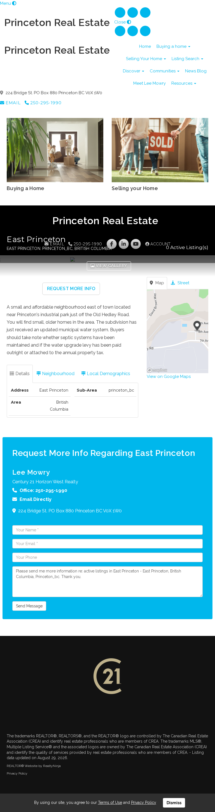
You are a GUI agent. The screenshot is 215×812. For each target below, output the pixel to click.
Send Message (29, 606)
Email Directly (36, 499)
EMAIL (12, 102)
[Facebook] (120, 12)
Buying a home (172, 46)
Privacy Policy (17, 773)
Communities (163, 71)
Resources (182, 83)
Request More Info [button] (71, 288)
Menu (5, 3)
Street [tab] (182, 282)
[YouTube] (145, 12)
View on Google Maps (169, 376)
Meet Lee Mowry (149, 83)
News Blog (196, 71)
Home (145, 46)
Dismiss (174, 803)
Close (120, 22)
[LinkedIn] (133, 12)
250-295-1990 (45, 102)
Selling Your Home (144, 58)
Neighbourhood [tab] (57, 373)
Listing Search (186, 58)
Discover (132, 71)
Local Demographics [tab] (108, 373)
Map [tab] (159, 282)
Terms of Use (110, 802)
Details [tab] (22, 373)
